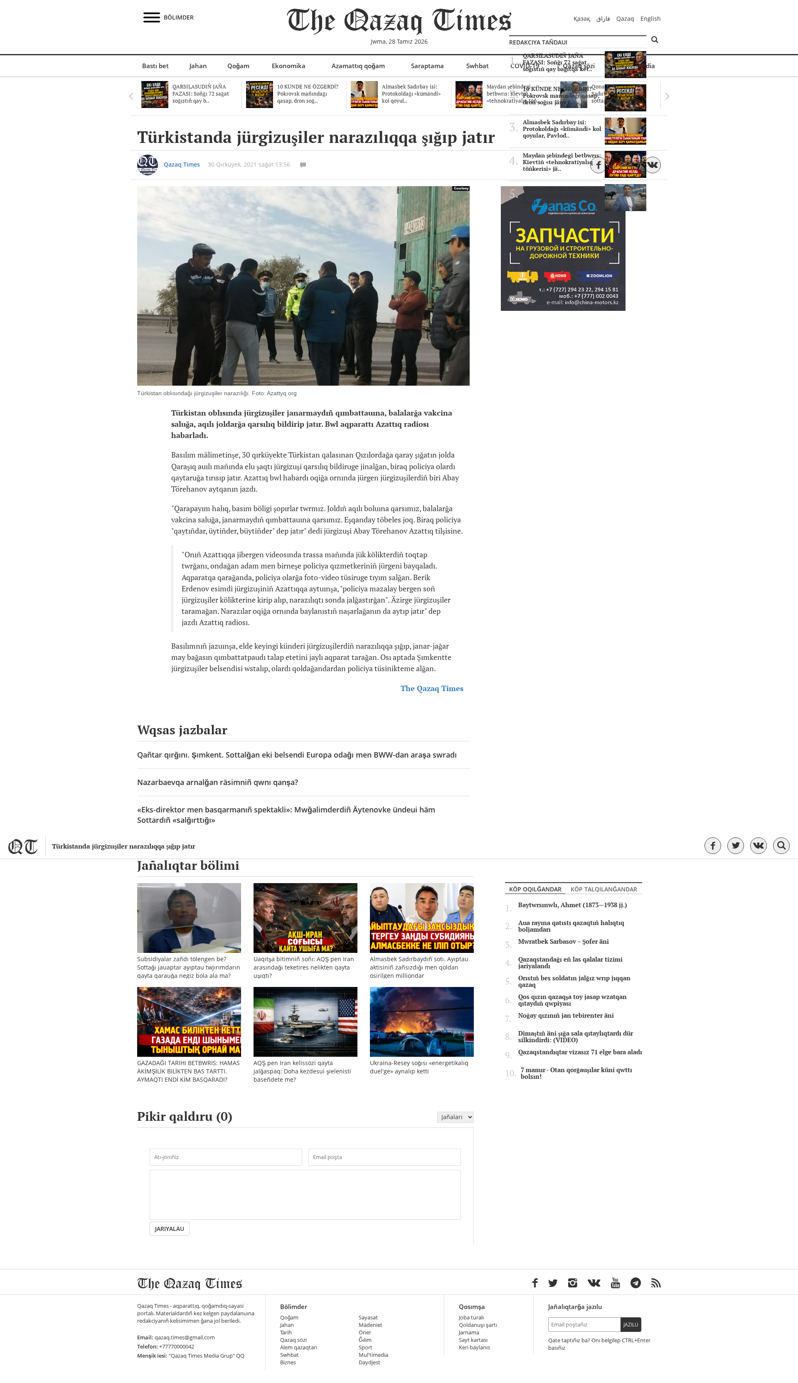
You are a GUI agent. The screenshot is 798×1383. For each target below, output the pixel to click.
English (650, 18)
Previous (131, 96)
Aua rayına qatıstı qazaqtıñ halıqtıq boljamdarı (571, 926)
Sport (365, 1347)
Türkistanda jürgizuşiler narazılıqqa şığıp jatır (123, 846)
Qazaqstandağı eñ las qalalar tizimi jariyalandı (570, 963)
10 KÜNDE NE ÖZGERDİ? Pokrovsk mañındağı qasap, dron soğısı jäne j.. (561, 96)
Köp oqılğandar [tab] (535, 889)
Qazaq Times (182, 164)
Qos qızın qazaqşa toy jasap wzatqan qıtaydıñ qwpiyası (572, 1000)
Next (667, 96)
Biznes (288, 1362)
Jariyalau (169, 1229)
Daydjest (369, 1362)
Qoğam (238, 66)
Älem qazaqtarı (298, 1347)
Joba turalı (471, 1317)
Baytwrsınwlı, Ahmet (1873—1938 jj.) (572, 905)
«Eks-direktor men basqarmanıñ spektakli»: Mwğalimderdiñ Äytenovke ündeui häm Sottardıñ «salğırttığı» (286, 815)
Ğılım (365, 1340)
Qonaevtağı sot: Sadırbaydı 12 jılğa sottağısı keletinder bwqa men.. (561, 195)
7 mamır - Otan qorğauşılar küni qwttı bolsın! (576, 1073)
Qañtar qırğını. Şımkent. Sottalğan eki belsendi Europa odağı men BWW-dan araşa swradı (297, 755)
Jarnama (469, 1332)
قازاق (603, 18)
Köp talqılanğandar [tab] (604, 889)
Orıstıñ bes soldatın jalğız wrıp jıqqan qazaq (574, 981)
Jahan (198, 66)
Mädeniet (370, 1325)
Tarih (286, 1332)
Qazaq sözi (293, 1340)
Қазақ (582, 18)
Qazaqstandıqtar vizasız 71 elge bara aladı (580, 1052)
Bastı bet (155, 66)
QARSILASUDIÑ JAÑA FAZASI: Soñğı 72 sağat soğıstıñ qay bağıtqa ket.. (557, 62)
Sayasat (368, 1317)
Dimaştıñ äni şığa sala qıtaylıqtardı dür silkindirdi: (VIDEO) (575, 1036)
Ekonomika (288, 66)
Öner (365, 1332)
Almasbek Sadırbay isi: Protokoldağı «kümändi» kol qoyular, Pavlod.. (562, 129)
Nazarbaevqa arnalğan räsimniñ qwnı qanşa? (217, 782)
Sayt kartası (473, 1340)
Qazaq (625, 18)
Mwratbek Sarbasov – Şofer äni (563, 941)
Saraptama (427, 66)
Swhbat (477, 66)
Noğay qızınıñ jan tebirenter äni (566, 1015)
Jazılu (630, 1324)
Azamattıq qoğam (358, 66)
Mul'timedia (373, 1354)
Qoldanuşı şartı (478, 1325)
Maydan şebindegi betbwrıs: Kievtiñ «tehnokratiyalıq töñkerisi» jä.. (562, 162)
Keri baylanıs (474, 1347)
